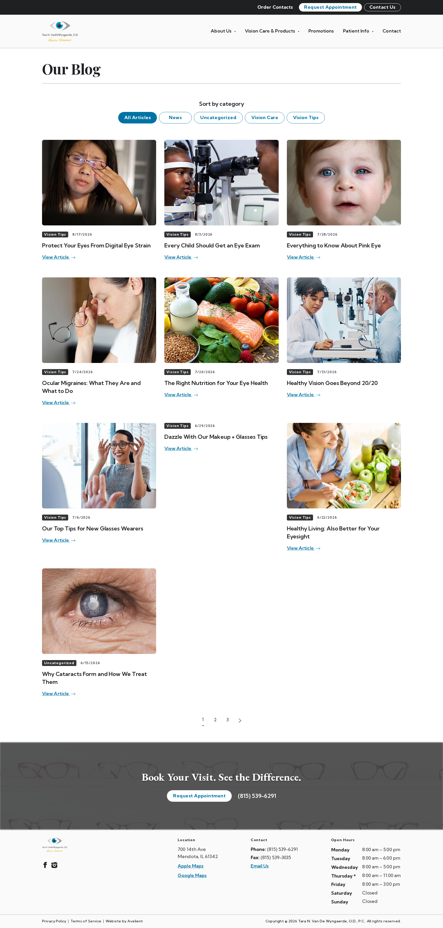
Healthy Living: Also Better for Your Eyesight (333, 532)
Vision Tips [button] (305, 117)
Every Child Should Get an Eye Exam (212, 245)
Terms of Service (86, 921)
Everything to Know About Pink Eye (334, 245)
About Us (222, 31)
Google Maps (192, 875)
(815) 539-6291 (257, 795)
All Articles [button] (137, 117)
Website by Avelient (124, 921)
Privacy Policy (54, 921)
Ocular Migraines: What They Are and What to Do (91, 386)
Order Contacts (275, 7)
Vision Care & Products (270, 31)
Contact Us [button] (382, 7)
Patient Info (356, 31)
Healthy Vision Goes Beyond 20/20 (332, 383)
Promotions (321, 31)
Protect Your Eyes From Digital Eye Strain (96, 245)
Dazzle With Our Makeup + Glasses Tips (216, 436)
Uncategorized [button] (218, 117)
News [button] (175, 117)
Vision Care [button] (264, 117)
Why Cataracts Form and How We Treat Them (94, 677)
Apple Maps (191, 866)
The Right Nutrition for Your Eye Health (216, 383)
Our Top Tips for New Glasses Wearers (92, 528)
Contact (391, 31)
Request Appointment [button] (330, 7)
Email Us (260, 866)
